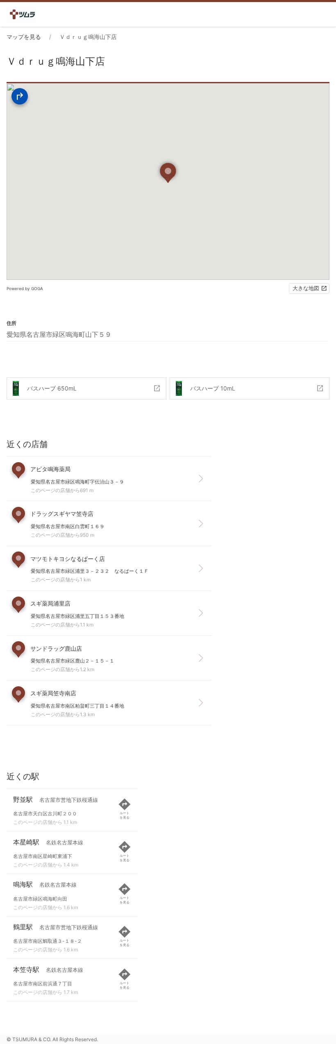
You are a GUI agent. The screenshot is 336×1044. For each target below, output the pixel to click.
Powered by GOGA (25, 288)
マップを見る (24, 36)
